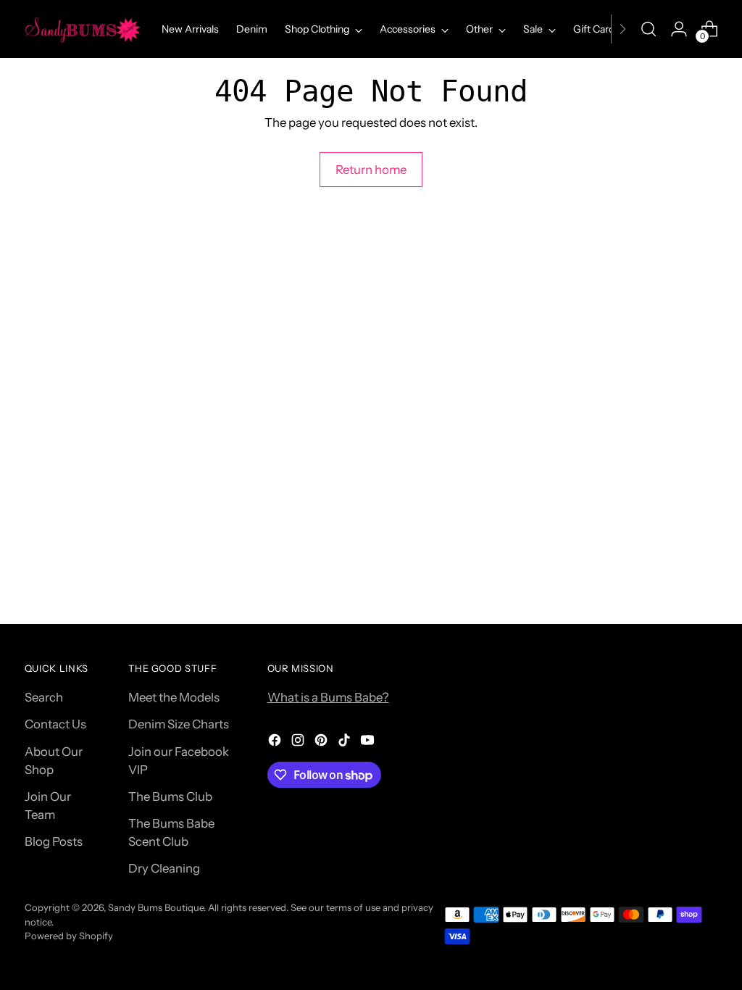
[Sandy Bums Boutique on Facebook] (276, 742)
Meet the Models (174, 697)
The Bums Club (170, 796)
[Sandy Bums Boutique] (83, 28)
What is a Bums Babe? (328, 697)
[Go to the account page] (678, 28)
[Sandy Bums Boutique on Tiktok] (345, 742)
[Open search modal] (648, 28)
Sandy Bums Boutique (156, 907)
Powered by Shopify (69, 935)
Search (44, 697)
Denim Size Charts (178, 724)
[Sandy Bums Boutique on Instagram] (299, 742)
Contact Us (55, 724)
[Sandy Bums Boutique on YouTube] (369, 742)
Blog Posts (54, 841)
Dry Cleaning (164, 868)
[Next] (622, 29)
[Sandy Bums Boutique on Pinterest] (322, 742)
